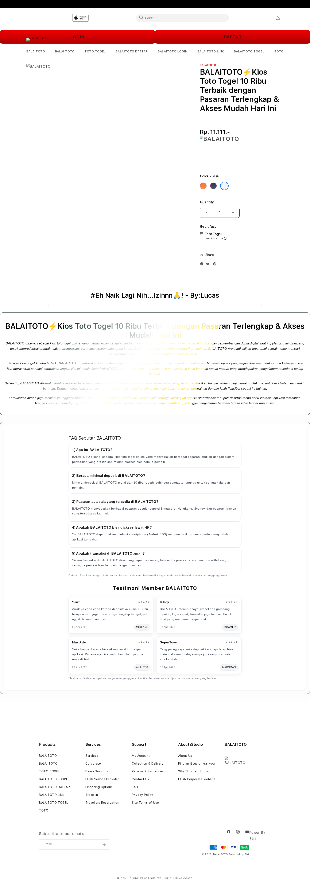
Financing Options (99, 787)
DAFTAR (232, 36)
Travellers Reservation (102, 802)
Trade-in (91, 795)
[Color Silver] (224, 186)
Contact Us (140, 779)
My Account (141, 755)
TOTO (43, 810)
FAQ (135, 787)
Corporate (93, 763)
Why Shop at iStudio (193, 771)
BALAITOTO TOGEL (53, 802)
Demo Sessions (96, 771)
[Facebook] (203, 265)
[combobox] (182, 17)
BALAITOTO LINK (51, 795)
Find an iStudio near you (196, 763)
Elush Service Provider (102, 779)
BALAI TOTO (48, 763)
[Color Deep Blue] (213, 185)
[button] (35, 51)
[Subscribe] (104, 844)
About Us (185, 755)
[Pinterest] (216, 265)
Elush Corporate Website (197, 779)
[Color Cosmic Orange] (203, 185)
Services (91, 755)
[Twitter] (209, 265)
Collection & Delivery (148, 763)
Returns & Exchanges (148, 771)
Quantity (207, 202)
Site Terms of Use (145, 802)
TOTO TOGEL (49, 771)
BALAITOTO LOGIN (53, 779)
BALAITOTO (15, 343)
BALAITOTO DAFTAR (54, 787)
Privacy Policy (142, 795)
